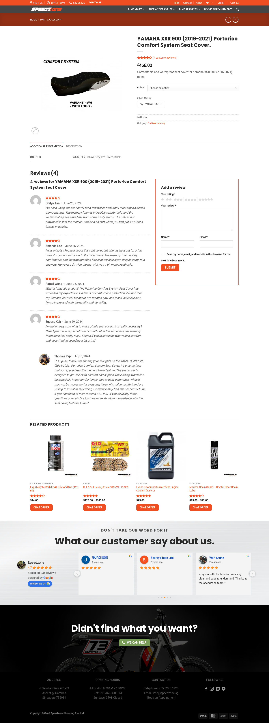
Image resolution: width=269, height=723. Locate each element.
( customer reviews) (165, 57)
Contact (187, 2)
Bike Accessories (161, 9)
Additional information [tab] (46, 146)
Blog (176, 2)
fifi (210, 558)
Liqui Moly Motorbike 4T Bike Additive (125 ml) (54, 489)
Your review (168, 205)
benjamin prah (101, 558)
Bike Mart (135, 9)
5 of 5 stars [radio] (205, 199)
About (199, 2)
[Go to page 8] (170, 597)
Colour (140, 87)
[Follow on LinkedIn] (218, 689)
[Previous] (30, 475)
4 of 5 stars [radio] (190, 199)
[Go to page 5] (161, 597)
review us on (38, 583)
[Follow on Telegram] (223, 689)
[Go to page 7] (167, 597)
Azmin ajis (157, 558)
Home (33, 19)
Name (165, 237)
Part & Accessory (51, 19)
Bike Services (188, 9)
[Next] (238, 475)
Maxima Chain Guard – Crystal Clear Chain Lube (213, 489)
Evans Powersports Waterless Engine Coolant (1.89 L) (157, 489)
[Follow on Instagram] (212, 689)
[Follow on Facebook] (206, 689)
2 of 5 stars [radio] (168, 199)
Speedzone (36, 562)
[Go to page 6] (165, 597)
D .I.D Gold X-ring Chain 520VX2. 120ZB (105, 487)
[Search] (237, 9)
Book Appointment (218, 9)
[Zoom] (35, 130)
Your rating (168, 194)
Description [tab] (74, 146)
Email (204, 237)
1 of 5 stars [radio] (162, 199)
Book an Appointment (161, 697)
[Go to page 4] (158, 597)
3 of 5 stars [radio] (178, 199)
